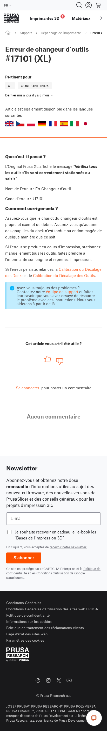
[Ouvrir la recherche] (79, 5)
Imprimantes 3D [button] (47, 18)
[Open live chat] (94, 718)
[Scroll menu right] (101, 18)
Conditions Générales (23, 602)
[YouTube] (69, 680)
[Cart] (98, 5)
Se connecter (27, 387)
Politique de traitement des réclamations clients (45, 627)
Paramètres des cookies (25, 640)
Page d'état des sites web (27, 634)
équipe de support (62, 291)
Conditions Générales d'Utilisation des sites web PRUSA (52, 609)
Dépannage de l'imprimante (61, 33)
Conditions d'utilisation (52, 573)
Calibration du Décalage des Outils (64, 275)
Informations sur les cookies (29, 621)
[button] (9, 123)
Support (26, 33)
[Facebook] (38, 680)
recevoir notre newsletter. (68, 547)
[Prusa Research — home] (11, 18)
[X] (59, 680)
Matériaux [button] (81, 18)
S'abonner (24, 558)
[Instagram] (48, 680)
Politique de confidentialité (28, 615)
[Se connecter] (88, 5)
